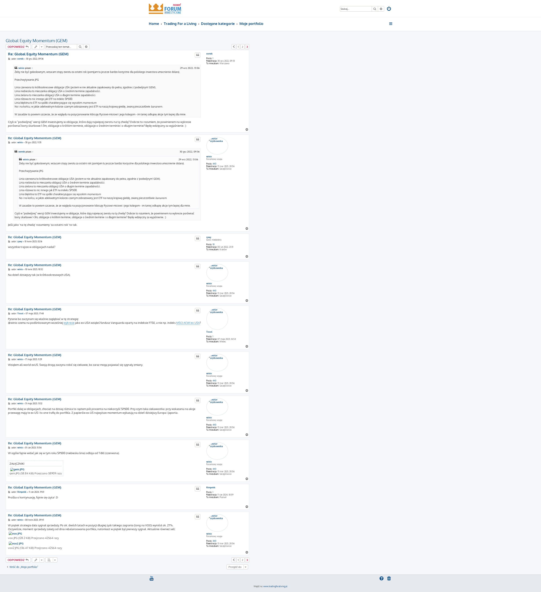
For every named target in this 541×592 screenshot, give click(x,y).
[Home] (165, 8)
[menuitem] (389, 9)
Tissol (209, 332)
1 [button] (238, 46)
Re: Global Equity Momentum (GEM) (38, 54)
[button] (234, 46)
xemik (209, 53)
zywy (208, 237)
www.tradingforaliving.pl (275, 586)
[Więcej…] (391, 23)
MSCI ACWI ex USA (188, 322)
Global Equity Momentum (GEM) (36, 40)
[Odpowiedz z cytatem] (197, 54)
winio (21, 68)
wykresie (69, 322)
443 (214, 163)
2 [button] (242, 46)
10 (213, 244)
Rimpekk (210, 487)
